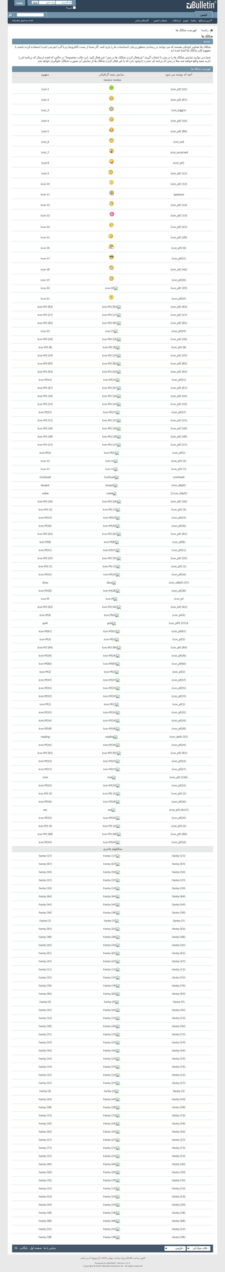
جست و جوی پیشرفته (22, 20)
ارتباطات (176, 21)
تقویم (186, 21)
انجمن (203, 15)
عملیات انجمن (160, 21)
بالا (16, 1248)
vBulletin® (112, 1263)
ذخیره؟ (69, 8)
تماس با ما (50, 1248)
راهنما (19, 3)
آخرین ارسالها (205, 21)
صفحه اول (36, 1248)
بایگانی (24, 1248)
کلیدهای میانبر (142, 21)
